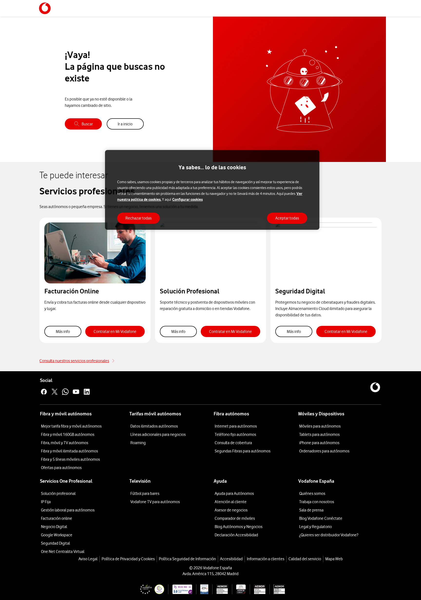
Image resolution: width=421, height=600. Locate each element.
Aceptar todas (287, 218)
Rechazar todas (138, 218)
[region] (212, 190)
